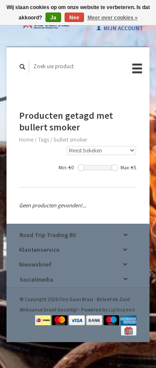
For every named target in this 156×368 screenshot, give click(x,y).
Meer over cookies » (113, 18)
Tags (43, 139)
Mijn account (122, 28)
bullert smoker (70, 139)
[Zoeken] (22, 66)
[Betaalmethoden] (43, 319)
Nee (74, 18)
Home (26, 139)
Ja (53, 18)
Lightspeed (121, 309)
